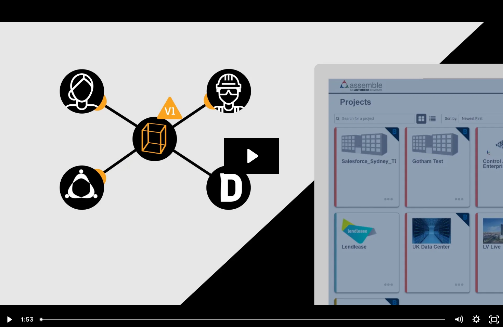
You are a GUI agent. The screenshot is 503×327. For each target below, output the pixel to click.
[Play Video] (9, 319)
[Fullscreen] (494, 319)
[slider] (243, 319)
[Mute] (458, 319)
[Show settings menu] (476, 319)
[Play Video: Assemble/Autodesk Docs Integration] (252, 156)
